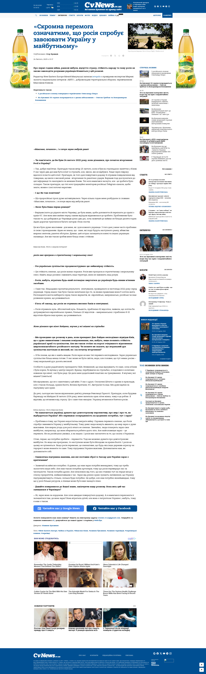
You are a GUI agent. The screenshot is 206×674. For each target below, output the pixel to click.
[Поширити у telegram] (123, 55)
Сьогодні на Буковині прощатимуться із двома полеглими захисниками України (157, 402)
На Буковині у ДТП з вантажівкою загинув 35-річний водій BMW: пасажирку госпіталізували (154, 141)
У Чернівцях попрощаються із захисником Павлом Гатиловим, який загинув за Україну (157, 372)
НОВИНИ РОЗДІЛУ (165, 359)
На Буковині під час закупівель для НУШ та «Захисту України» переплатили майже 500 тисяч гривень (160, 150)
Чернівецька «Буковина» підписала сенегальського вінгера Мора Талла (161, 129)
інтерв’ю (96, 76)
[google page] (155, 6)
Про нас (82, 655)
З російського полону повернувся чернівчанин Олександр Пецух (68, 94)
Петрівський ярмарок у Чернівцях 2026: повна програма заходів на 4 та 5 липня (141, 6)
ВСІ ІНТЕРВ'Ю (168, 230)
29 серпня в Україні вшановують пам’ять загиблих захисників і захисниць (159, 102)
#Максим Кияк (81, 531)
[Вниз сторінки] (201, 670)
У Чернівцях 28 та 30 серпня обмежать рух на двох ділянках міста (161, 158)
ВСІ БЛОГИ (168, 269)
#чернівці (45, 533)
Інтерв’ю (62, 15)
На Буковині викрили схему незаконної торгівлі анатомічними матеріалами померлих (161, 121)
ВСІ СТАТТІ (169, 174)
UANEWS (167, 15)
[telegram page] (166, 6)
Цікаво (103, 15)
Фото (87, 15)
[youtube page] (163, 6)
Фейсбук (98, 520)
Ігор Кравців (52, 54)
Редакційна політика (111, 655)
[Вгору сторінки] (201, 665)
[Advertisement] (85, 125)
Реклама (129, 655)
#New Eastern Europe (47, 531)
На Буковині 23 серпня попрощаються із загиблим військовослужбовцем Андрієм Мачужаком (156, 386)
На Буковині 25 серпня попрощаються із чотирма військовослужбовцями (155, 378)
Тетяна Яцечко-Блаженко (160, 206)
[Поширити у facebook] (111, 55)
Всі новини (167, 169)
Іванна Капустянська (158, 192)
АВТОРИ (157, 15)
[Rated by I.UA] (169, 661)
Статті (72, 15)
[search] (36, 15)
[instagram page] (169, 6)
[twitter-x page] (160, 6)
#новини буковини (97, 531)
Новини (43, 15)
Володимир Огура (156, 298)
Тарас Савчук (154, 283)
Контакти (94, 655)
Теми (52, 15)
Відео (95, 15)
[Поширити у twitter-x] (115, 55)
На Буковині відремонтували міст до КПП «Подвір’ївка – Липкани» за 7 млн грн (161, 111)
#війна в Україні (65, 531)
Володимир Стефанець (159, 310)
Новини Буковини (50, 526)
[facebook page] (158, 6)
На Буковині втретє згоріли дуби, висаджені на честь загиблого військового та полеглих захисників (157, 410)
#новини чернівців (115, 531)
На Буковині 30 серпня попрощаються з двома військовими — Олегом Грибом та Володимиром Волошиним (156, 85)
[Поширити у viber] (119, 55)
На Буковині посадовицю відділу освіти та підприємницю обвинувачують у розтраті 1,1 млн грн (157, 419)
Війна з (115, 15)
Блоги (80, 15)
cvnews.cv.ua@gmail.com (109, 518)
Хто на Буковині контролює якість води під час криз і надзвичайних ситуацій (154, 94)
